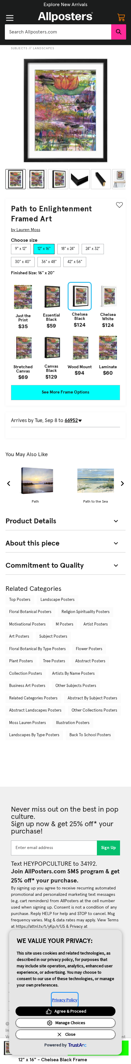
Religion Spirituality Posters (86, 612)
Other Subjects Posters (75, 686)
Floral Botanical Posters (30, 612)
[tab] (21, 249)
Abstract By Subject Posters (92, 698)
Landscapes (43, 48)
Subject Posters (53, 637)
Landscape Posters (58, 600)
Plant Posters (21, 661)
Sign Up (108, 848)
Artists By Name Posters (73, 674)
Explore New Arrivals (65, 4)
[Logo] (65, 17)
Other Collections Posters (94, 710)
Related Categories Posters (33, 698)
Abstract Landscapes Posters (35, 710)
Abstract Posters (90, 661)
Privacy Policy (64, 1000)
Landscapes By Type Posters (34, 735)
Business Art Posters (27, 686)
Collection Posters (25, 674)
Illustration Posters (73, 723)
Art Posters (19, 637)
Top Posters (19, 600)
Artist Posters (95, 624)
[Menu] (10, 18)
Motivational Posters (27, 624)
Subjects (19, 48)
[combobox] (58, 32)
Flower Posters (89, 649)
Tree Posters (54, 661)
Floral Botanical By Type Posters (37, 649)
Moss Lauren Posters (27, 723)
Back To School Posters (90, 735)
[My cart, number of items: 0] (121, 17)
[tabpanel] (65, 330)
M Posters (64, 624)
